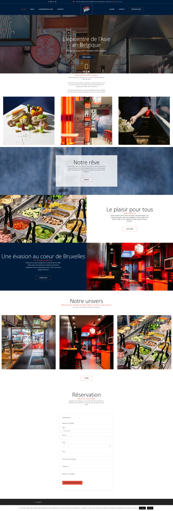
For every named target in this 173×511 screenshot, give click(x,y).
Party (63, 442)
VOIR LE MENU (86, 57)
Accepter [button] (142, 508)
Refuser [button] (150, 508)
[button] (86, 180)
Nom (63, 451)
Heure (64, 435)
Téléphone (65, 466)
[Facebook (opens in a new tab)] (51, 2)
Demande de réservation (72, 482)
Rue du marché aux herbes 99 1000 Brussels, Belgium (94, 1)
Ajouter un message (68, 474)
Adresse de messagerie (69, 459)
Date (63, 427)
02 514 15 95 (118, 1)
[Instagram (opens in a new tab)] (53, 2)
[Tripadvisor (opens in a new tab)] (55, 2)
